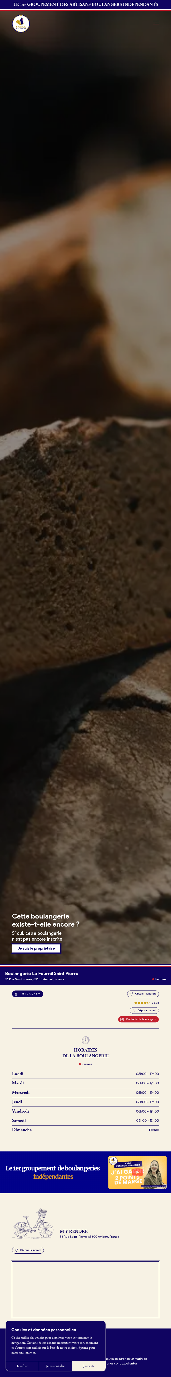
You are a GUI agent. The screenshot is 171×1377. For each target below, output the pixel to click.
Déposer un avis (147, 1010)
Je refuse (22, 1366)
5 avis (155, 1002)
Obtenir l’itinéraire (146, 993)
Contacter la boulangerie (141, 1019)
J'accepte (88, 1366)
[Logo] (21, 24)
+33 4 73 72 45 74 (30, 993)
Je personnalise (55, 1366)
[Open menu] (156, 23)
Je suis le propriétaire (36, 948)
